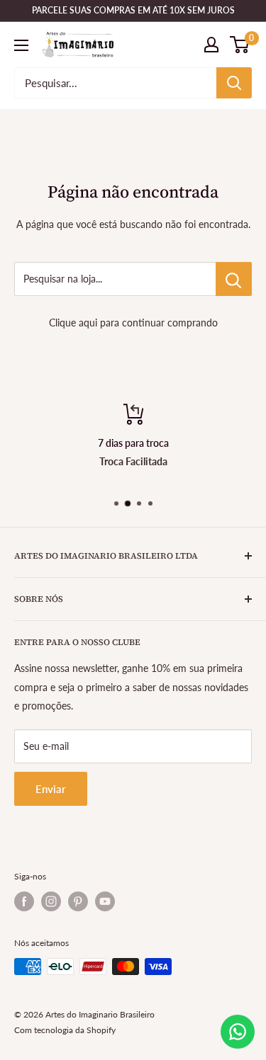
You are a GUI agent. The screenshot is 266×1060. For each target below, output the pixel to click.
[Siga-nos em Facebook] (24, 901)
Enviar (50, 788)
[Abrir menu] (21, 45)
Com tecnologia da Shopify (65, 1030)
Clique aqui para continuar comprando (133, 323)
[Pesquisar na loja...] (234, 279)
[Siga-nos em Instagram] (51, 901)
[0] (240, 44)
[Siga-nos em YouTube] (105, 901)
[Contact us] (238, 1032)
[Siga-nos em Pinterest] (78, 901)
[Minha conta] (211, 44)
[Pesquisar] (234, 82)
